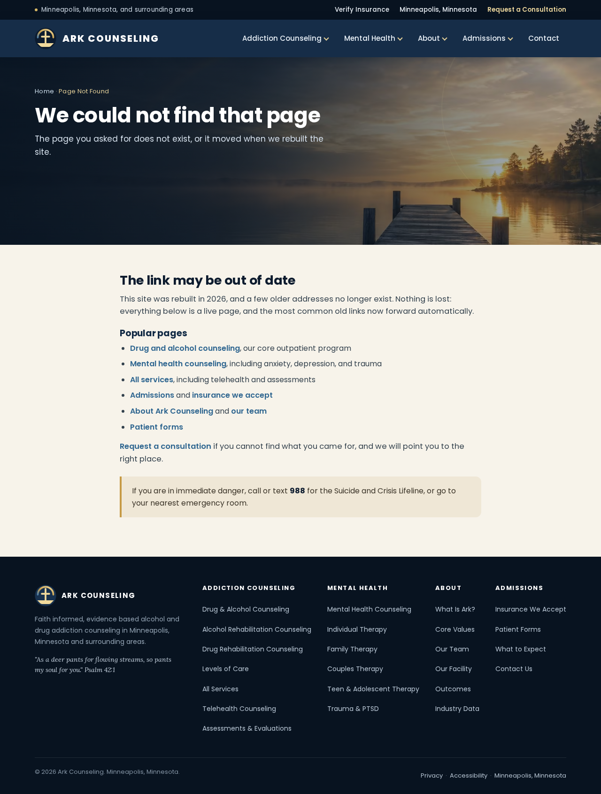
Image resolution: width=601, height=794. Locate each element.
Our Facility (453, 668)
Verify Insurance (362, 9)
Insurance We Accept (530, 609)
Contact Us (513, 668)
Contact (543, 38)
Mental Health (369, 38)
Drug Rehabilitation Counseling (252, 649)
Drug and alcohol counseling (185, 348)
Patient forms (156, 427)
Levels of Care (225, 668)
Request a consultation (165, 446)
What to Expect (520, 649)
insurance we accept (232, 395)
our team (249, 411)
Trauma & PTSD (353, 708)
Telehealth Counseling (239, 708)
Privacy (432, 775)
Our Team (452, 649)
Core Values (455, 629)
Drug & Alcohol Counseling (245, 609)
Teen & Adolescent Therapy (373, 689)
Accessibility (468, 775)
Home (44, 91)
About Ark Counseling (171, 411)
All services (151, 379)
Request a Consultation (526, 9)
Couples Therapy (355, 668)
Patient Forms (518, 629)
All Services (220, 689)
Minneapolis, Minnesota (438, 9)
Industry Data (457, 708)
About (429, 38)
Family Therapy (352, 649)
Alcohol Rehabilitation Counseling (256, 629)
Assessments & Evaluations (247, 728)
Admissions (484, 38)
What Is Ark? (455, 609)
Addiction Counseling (282, 38)
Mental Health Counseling (369, 609)
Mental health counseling (178, 363)
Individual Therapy (357, 629)
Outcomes (453, 689)
